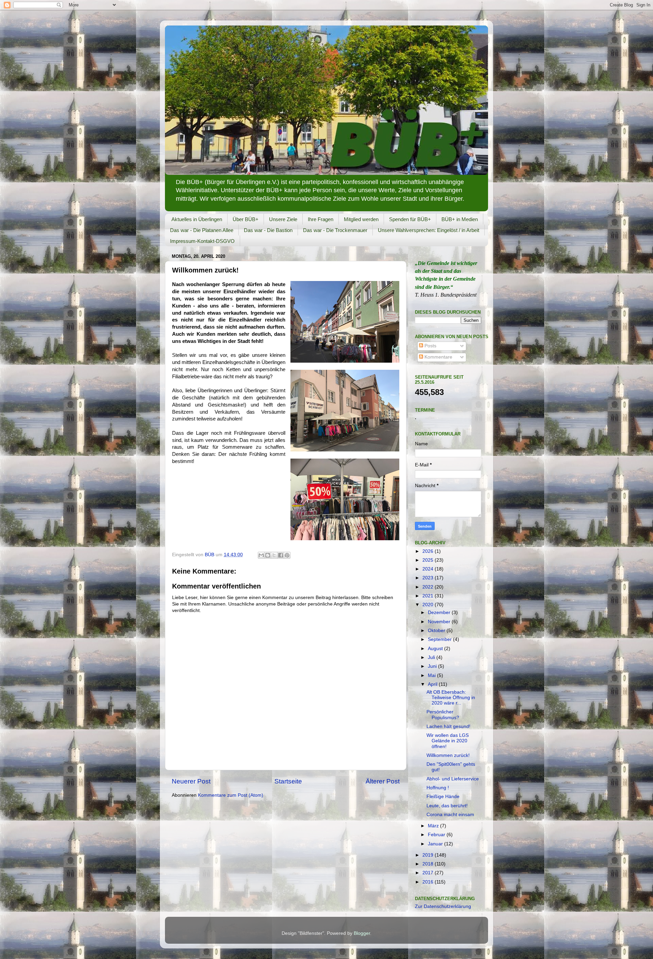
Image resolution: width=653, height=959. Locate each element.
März (434, 825)
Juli (432, 657)
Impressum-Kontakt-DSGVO (202, 241)
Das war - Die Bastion (268, 230)
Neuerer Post (191, 781)
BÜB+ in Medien (459, 219)
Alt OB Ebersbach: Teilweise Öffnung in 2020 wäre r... (450, 698)
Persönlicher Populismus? (442, 714)
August (436, 648)
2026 (428, 551)
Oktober (437, 630)
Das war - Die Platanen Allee (201, 230)
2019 (428, 855)
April (433, 684)
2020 (428, 604)
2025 (428, 560)
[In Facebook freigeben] (280, 555)
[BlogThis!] (267, 555)
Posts (429, 345)
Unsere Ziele (283, 219)
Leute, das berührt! (447, 805)
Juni (433, 666)
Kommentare (437, 357)
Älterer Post (383, 781)
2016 (428, 881)
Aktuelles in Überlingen (196, 219)
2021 (428, 595)
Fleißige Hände (442, 796)
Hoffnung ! (437, 787)
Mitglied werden (361, 219)
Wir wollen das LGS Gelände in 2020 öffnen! (447, 741)
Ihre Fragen (320, 219)
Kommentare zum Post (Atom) (230, 795)
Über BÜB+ (245, 219)
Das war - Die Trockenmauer (335, 230)
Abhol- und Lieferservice (452, 778)
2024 (428, 569)
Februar (437, 834)
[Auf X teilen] (274, 555)
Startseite (288, 781)
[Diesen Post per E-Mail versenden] (261, 555)
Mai (432, 675)
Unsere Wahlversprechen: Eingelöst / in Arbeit (428, 230)
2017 (428, 872)
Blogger (362, 933)
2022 (428, 587)
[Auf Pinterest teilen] (287, 555)
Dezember (440, 612)
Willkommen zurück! (448, 755)
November (440, 621)
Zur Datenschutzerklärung (443, 906)
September (440, 639)
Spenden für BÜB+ (410, 219)
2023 (428, 577)
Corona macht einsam (450, 814)
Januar (436, 843)
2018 (428, 863)
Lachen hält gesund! (448, 726)
